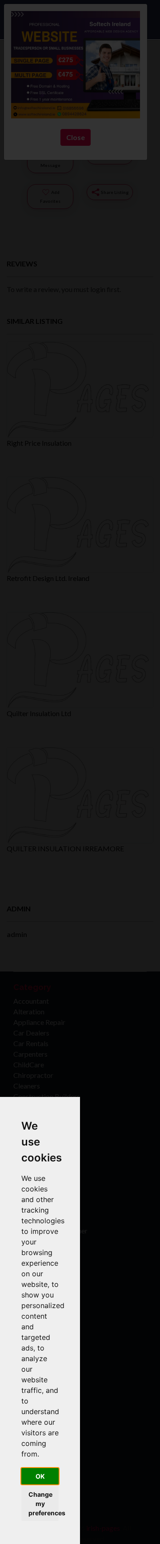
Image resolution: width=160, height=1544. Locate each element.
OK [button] (40, 1476)
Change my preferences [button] (43, 1504)
